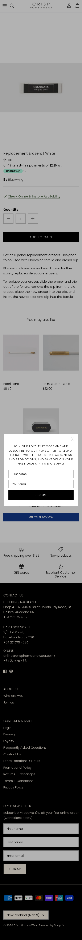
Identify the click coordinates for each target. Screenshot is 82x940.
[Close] (72, 439)
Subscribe (41, 495)
